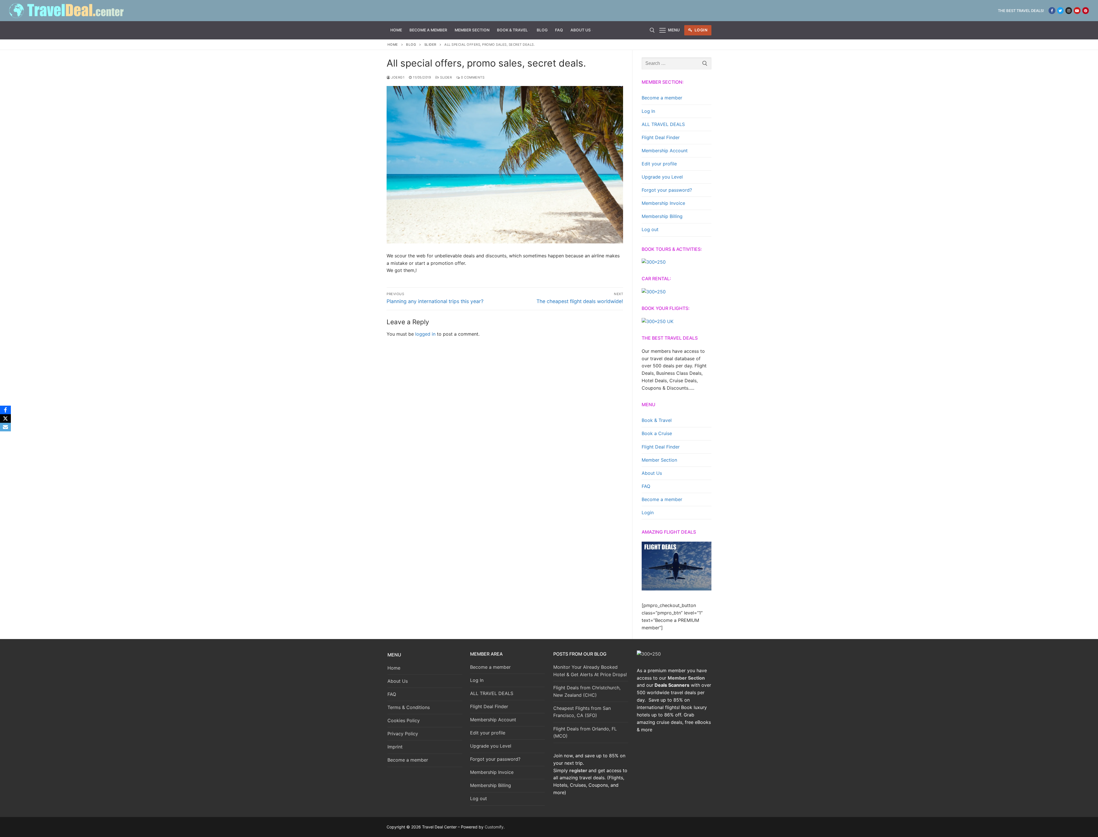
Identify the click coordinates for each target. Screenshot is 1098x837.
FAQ (646, 486)
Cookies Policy (403, 720)
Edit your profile (659, 164)
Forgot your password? (667, 190)
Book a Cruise (657, 433)
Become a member (662, 98)
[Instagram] (1068, 10)
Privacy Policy (402, 733)
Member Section (659, 460)
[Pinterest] (1085, 10)
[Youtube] (1077, 10)
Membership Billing (662, 216)
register (578, 770)
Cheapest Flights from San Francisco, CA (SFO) (582, 711)
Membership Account (665, 150)
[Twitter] (1060, 10)
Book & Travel (657, 420)
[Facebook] (1052, 10)
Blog (411, 45)
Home (392, 45)
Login (700, 30)
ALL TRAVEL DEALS (663, 124)
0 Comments (472, 77)
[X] (5, 418)
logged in (425, 334)
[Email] (5, 427)
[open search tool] (652, 30)
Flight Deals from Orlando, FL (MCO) (585, 732)
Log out (650, 229)
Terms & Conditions (408, 707)
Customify (494, 826)
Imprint (395, 747)
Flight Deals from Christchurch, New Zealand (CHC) (586, 691)
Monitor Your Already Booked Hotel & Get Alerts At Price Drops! (590, 670)
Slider (430, 45)
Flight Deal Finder (661, 137)
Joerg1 (397, 77)
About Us (652, 473)
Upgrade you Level (662, 177)
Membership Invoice (663, 203)
